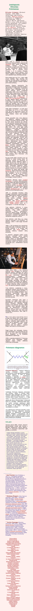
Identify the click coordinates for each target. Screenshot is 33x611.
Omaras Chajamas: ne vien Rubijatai (13, 579)
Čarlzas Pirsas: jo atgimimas (13, 586)
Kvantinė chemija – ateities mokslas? (13, 557)
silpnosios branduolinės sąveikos (14, 507)
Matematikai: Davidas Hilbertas (13, 550)
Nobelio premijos (18, 16)
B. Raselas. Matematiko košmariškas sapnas (13, 571)
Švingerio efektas (20, 511)
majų (12, 271)
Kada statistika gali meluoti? (13, 552)
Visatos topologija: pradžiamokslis (13, 588)
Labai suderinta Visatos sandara (13, 554)
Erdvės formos (13, 539)
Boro (7, 151)
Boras (7, 145)
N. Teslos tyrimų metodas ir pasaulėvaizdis (13, 559)
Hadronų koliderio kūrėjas (13, 598)
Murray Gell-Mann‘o (21, 200)
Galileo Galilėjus (13, 601)
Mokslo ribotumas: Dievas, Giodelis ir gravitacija (13, 562)
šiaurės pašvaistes (14, 491)
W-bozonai (23, 510)
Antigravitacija (13, 603)
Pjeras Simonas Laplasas (13, 597)
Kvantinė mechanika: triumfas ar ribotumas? (13, 565)
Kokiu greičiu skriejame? (13, 600)
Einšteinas (8, 170)
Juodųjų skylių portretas (13, 542)
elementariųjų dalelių (21, 501)
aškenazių (8, 64)
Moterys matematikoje (13, 541)
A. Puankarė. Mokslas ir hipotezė (13, 548)
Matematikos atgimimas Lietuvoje (13, 595)
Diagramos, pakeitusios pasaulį (13, 545)
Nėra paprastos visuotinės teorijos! (13, 576)
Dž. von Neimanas (15, 98)
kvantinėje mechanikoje (16, 531)
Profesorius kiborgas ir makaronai (13, 584)
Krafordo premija (13, 602)
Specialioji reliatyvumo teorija (13, 543)
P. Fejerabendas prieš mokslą (13, 593)
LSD (7, 285)
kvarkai (11, 201)
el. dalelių (12, 27)
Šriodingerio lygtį (15, 188)
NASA (18, 229)
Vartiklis (13, 606)
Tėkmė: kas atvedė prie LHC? (13, 590)
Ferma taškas (13, 538)
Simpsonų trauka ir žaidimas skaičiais (13, 573)
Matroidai (13, 605)
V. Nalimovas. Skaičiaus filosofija (13, 581)
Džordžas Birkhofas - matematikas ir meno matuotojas (13, 568)
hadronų (25, 198)
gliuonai (17, 201)
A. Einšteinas (20, 97)
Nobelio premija (14, 203)
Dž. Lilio (8, 275)
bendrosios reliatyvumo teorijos (13, 504)
